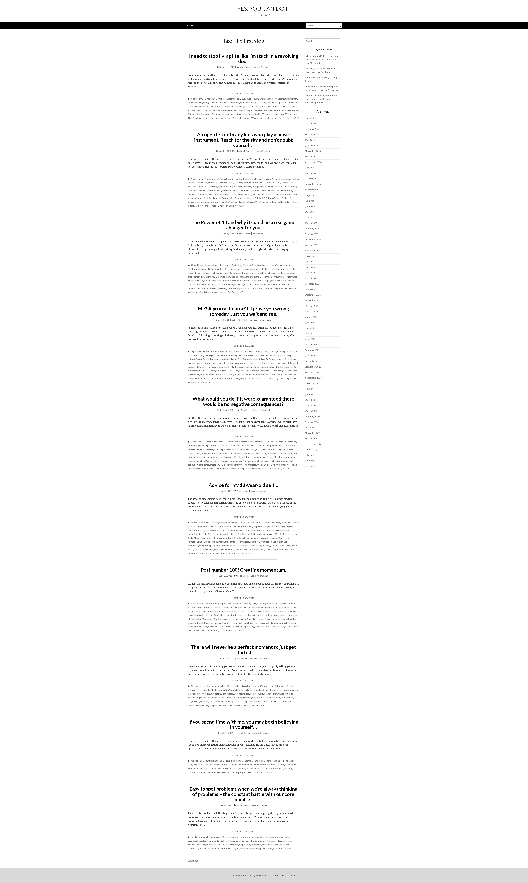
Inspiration (223, 186)
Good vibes (235, 273)
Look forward (214, 190)
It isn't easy (293, 359)
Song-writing (205, 545)
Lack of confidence (212, 363)
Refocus (191, 114)
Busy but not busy (249, 98)
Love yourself (228, 190)
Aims (193, 265)
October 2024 (312, 156)
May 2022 (310, 273)
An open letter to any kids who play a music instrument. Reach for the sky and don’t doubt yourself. (243, 139)
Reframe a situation (251, 374)
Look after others (229, 764)
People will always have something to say (253, 457)
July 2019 (309, 455)
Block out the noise (235, 351)
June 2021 (310, 328)
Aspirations (225, 178)
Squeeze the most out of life (235, 114)
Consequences (246, 441)
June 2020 (310, 394)
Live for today (216, 106)
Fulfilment (245, 102)
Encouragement (225, 182)
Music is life (231, 194)
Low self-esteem (268, 840)
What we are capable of (262, 118)
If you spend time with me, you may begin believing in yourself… (243, 724)
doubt (259, 445)
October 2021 (311, 306)
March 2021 (311, 344)
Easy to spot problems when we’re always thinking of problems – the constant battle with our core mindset (243, 794)
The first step (291, 114)
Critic (190, 355)
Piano (288, 194)
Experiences (193, 449)
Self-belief (260, 198)
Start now (219, 202)
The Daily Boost (262, 626)
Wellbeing (225, 118)
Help (190, 764)
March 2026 (311, 123)
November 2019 (312, 433)
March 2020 (311, 411)
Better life (221, 98)
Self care (201, 288)
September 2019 (313, 444)
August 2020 (311, 383)
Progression (240, 198)
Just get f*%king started (262, 102)
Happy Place (271, 526)
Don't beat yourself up (206, 182)
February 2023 (312, 228)
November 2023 (313, 184)
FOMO (235, 449)
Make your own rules (270, 190)
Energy (206, 102)
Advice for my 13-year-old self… (243, 485)
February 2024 (312, 179)
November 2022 (313, 239)
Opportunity (245, 844)
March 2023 (311, 223)
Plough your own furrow (274, 280)
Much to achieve (216, 194)
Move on (271, 453)
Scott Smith (232, 622)
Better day (210, 98)
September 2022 (313, 250)
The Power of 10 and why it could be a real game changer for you (243, 224)
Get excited (268, 182)
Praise (225, 768)
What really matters (241, 118)
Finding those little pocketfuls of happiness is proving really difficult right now (321, 99)
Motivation (202, 194)
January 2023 (311, 234)
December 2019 (312, 427)
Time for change (195, 118)
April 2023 (310, 217)
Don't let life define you (213, 690)
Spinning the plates (254, 701)
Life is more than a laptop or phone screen (241, 363)
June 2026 (310, 118)
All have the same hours (208, 265)
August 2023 (311, 195)
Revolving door (203, 114)
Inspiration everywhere (240, 186)
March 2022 (311, 278)
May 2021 (310, 333)
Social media (205, 848)
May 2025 (310, 140)
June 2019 (309, 461)
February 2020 (312, 416)
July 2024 (309, 168)
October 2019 (311, 439)
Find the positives (219, 102)
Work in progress (238, 772)
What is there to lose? (209, 292)
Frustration (234, 102)
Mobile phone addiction (263, 366)
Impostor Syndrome (208, 186)
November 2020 (313, 367)
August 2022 (311, 256)
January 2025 (311, 145)
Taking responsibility (243, 378)
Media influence (284, 840)
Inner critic (282, 359)
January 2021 (311, 355)
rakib (292, 875)
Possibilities (227, 284)
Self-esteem (289, 622)
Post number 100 (218, 622)
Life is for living (274, 449)
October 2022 (312, 245)
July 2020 (309, 389)
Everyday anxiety (287, 445)
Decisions (198, 355)
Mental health (222, 366)
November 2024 (313, 151)
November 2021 (313, 300)
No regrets (248, 110)
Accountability (212, 603)
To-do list (272, 378)
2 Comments (259, 233)
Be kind (206, 351)
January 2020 (312, 422)
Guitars (284, 182)
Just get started (282, 102)
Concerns (246, 760)
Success (243, 545)
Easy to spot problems (271, 837)
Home (190, 25)
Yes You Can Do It (283, 118)
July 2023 (309, 201)
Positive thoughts (212, 198)
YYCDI (295, 118)
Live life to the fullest (233, 106)
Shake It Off (287, 198)
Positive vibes (203, 284)
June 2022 (310, 267)
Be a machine (220, 686)
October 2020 (312, 372)
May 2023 (310, 212)
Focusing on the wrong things (251, 359)
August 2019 (311, 450)
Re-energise (292, 110)
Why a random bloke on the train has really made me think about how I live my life (321, 59)
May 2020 (310, 400)
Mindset (285, 106)
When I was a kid (207, 553)
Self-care (216, 114)
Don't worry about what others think (238, 445)
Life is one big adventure (231, 615)
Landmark (199, 615)
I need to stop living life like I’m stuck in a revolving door (243, 58)
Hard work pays (285, 526)
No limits (237, 110)
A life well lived (212, 178)
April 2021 (310, 339)
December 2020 (313, 361)
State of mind (255, 114)
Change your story (268, 98)
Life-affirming (290, 186)
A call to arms (197, 98)
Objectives (279, 194)
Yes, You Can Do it (264, 8)
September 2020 (313, 378)
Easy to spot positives (250, 837)
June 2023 (310, 206)
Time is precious (212, 118)
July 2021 (309, 322)
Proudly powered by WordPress (250, 875)
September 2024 (313, 162)
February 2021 (312, 350)
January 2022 (312, 289)
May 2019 (309, 466)
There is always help (203, 549)
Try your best (215, 705)
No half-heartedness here (220, 110)
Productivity (280, 110)
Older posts (194, 860)
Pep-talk (259, 110)
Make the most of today (255, 106)
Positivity (216, 284)
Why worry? (258, 468)
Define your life (195, 102)
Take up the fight (225, 378)
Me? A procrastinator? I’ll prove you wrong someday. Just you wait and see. (243, 311)
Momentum (207, 619)
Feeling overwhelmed (220, 359)
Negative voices (214, 457)
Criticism (258, 441)
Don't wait (270, 269)
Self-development (274, 622)
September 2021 (313, 311)
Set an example (216, 701)
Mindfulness (274, 106)
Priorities (268, 110)
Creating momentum (287, 98)
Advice (194, 522)
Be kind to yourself (200, 837)
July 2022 (309, 261)
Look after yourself (247, 764)
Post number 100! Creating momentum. (243, 570)
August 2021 (311, 317)
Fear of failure (202, 359)
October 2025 (311, 134)
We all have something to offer (269, 202)
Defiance (282, 603)
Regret (250, 198)
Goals (277, 182)
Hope (190, 530)
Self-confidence (273, 198)
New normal (201, 110)
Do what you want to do (253, 269)
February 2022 (312, 284)
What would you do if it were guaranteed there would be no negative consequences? (243, 401)
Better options (233, 98)
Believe (226, 760)
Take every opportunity (273, 114)
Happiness (258, 526)
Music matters (244, 194)
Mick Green (245, 67)
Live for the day (201, 106)
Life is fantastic (275, 186)
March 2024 (311, 173)
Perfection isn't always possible (254, 370)
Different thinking (232, 269)
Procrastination (251, 284)
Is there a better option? (236, 611)
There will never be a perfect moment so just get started (243, 649)
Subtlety (288, 768)
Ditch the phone (245, 355)
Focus (234, 359)
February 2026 (312, 129)
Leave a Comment (261, 67)
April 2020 (310, 405)
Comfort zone (269, 351)
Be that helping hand (212, 760)
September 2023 (313, 190)
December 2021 (313, 295)
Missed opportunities (244, 453)
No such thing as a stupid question (221, 538)
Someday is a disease (197, 626)
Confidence (257, 760)
